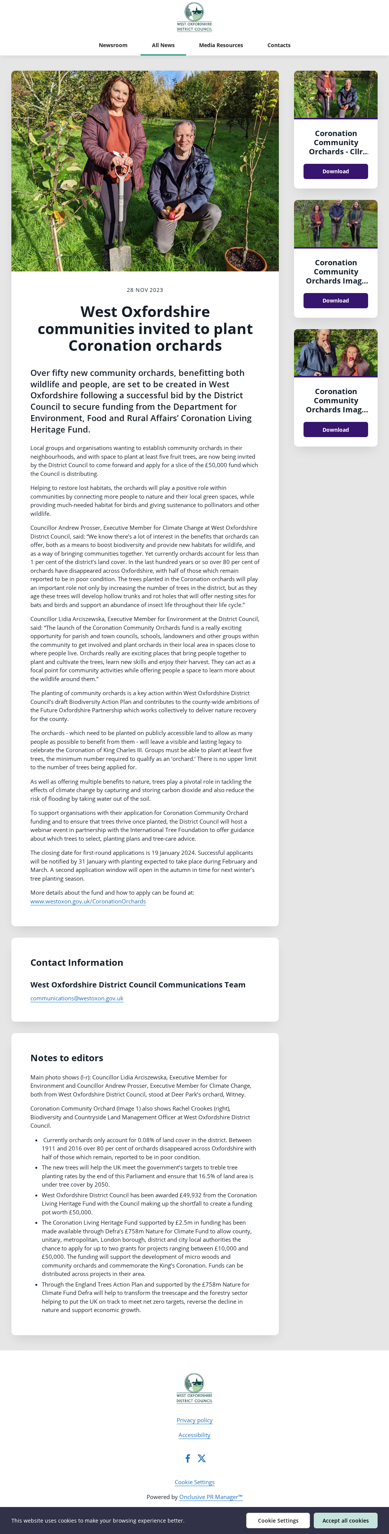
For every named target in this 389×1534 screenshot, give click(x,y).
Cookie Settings (195, 1482)
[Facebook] (187, 1458)
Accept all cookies (346, 1520)
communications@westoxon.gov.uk (76, 998)
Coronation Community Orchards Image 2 (336, 405)
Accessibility (194, 1435)
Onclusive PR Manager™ (211, 1497)
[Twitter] (202, 1458)
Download (336, 171)
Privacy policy (195, 1420)
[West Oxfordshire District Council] (195, 1388)
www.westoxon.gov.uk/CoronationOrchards (88, 901)
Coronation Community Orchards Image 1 (336, 276)
